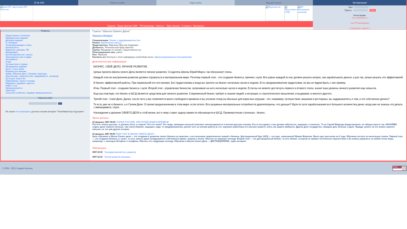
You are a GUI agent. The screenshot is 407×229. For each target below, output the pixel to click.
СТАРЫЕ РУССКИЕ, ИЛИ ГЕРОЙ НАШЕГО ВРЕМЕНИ (142, 122)
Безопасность (12, 47)
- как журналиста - (360, 18)
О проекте (186, 26)
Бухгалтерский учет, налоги (19, 54)
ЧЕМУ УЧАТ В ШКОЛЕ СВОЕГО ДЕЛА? (135, 134)
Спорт (8, 62)
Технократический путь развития (120, 152)
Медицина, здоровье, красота (20, 83)
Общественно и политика (18, 35)
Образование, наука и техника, (20, 81)
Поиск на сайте (117, 3)
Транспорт (10, 90)
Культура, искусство (15, 78)
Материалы (198, 26)
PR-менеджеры (147, 26)
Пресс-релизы (173, 26)
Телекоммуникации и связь (19, 45)
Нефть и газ (11, 85)
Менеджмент (12, 52)
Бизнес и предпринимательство (125, 40)
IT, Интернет (11, 43)
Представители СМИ (127, 26)
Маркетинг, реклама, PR (17, 50)
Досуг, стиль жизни (15, 69)
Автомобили (11, 59)
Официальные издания (17, 38)
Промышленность (14, 88)
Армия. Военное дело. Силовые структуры (26, 74)
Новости (160, 26)
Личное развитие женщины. (117, 157)
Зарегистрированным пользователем (173, 57)
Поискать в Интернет (102, 36)
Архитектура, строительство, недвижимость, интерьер (32, 76)
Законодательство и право (18, 57)
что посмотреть (23, 111)
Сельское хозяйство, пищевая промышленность (29, 93)
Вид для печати (273, 3)
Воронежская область (111, 43)
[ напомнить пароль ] (360, 28)
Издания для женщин (16, 71)
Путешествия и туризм (16, 64)
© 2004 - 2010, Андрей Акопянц (16, 168)
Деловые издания (14, 40)
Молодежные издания (16, 66)
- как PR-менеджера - (359, 23)
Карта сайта (195, 3)
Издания (111, 26)
